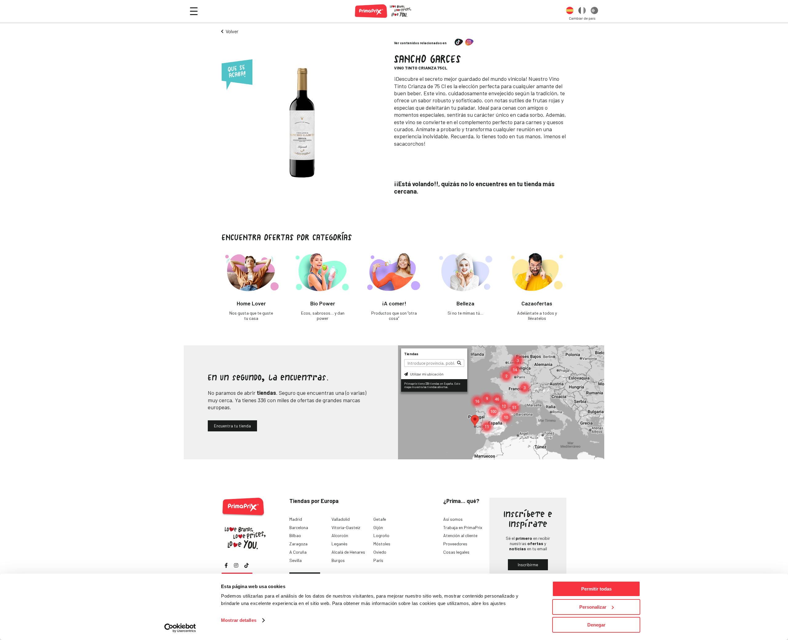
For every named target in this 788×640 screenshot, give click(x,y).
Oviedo (379, 552)
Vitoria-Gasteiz (346, 527)
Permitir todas (596, 588)
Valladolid (341, 519)
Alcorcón (340, 535)
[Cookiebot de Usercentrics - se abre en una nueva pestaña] (180, 628)
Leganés (340, 543)
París (378, 560)
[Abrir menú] (194, 11)
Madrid (295, 519)
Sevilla (295, 560)
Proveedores (455, 543)
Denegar (596, 624)
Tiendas (411, 353)
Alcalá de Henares (348, 552)
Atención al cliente (460, 535)
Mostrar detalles (238, 620)
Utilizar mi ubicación (426, 374)
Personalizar (592, 607)
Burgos (338, 560)
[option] (569, 11)
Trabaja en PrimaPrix (462, 527)
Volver (232, 31)
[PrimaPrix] (383, 11)
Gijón (378, 527)
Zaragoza (298, 543)
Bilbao (295, 535)
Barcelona (298, 527)
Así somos (453, 519)
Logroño (381, 535)
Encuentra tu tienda (232, 425)
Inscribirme (528, 564)
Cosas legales (456, 552)
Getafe (379, 519)
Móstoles (381, 543)
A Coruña (298, 552)
